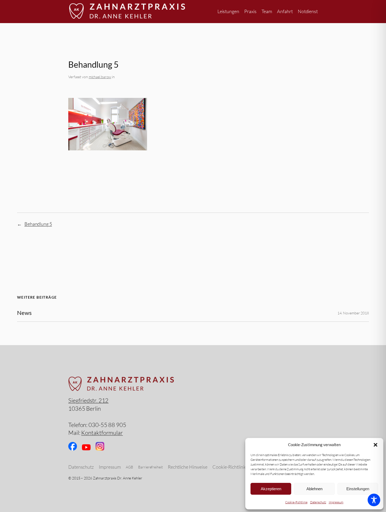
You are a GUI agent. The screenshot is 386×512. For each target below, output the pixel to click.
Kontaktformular (102, 432)
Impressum (336, 502)
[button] (375, 444)
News (24, 313)
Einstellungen (357, 489)
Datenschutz (318, 502)
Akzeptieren (271, 489)
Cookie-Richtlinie (296, 502)
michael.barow (100, 77)
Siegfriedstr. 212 (88, 400)
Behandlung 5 (38, 224)
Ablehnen (314, 489)
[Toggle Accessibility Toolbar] (374, 500)
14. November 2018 (353, 313)
